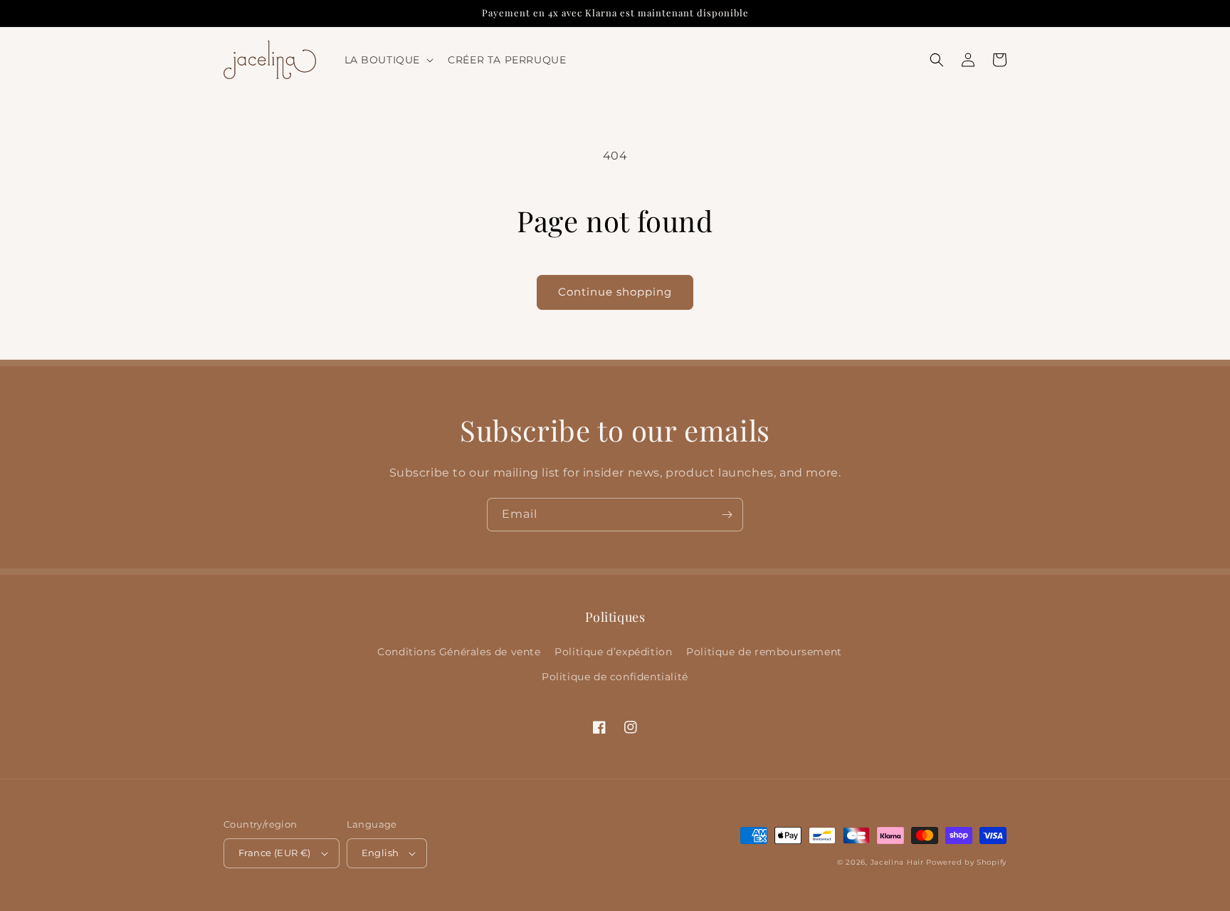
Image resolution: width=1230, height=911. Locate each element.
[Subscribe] (726, 514)
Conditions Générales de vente (458, 651)
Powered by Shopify (966, 862)
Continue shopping (615, 291)
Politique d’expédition (613, 651)
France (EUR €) (274, 852)
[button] (388, 60)
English (380, 852)
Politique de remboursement (764, 651)
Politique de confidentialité (615, 676)
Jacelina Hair (897, 862)
